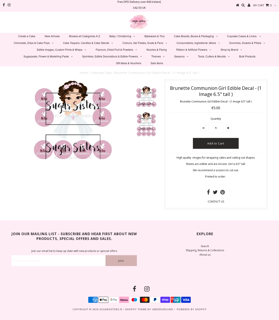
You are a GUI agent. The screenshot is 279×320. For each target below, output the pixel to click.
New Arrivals (52, 36)
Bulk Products (247, 56)
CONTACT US (216, 201)
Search (205, 246)
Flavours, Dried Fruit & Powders (114, 49)
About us (205, 254)
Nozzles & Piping (156, 49)
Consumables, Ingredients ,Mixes (196, 43)
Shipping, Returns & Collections (205, 250)
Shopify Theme (136, 309)
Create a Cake (26, 36)
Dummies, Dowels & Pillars (245, 43)
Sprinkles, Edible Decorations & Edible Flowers (110, 56)
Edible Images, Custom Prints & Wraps (59, 49)
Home (84, 73)
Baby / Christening (120, 36)
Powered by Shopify (192, 309)
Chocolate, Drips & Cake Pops (32, 43)
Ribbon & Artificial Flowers (191, 49)
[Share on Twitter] (215, 193)
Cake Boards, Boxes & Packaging (194, 36)
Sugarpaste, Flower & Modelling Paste (46, 56)
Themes (156, 56)
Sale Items (157, 63)
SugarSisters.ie (110, 309)
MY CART (262, 5)
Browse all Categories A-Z (84, 36)
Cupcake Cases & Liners (242, 36)
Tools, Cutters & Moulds (212, 56)
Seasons (179, 56)
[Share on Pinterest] (222, 193)
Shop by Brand (229, 49)
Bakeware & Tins (155, 36)
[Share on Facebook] (208, 193)
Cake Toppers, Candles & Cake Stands (86, 43)
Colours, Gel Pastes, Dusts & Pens (142, 43)
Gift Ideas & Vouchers (128, 63)
